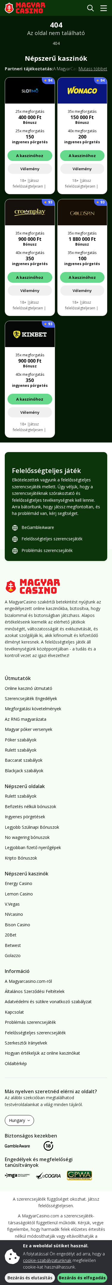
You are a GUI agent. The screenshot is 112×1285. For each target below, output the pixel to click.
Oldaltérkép (16, 1063)
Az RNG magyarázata (25, 719)
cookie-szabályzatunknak (47, 1260)
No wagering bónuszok (27, 837)
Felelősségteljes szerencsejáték (52, 539)
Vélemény (29, 168)
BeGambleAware (38, 527)
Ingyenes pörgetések (25, 816)
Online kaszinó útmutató (28, 688)
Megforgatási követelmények (33, 708)
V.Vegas (12, 904)
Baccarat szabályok (23, 760)
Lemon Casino (19, 894)
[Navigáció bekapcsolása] (103, 8)
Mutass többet (93, 69)
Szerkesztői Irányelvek (26, 1043)
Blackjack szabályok (24, 770)
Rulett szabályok (20, 750)
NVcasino (14, 914)
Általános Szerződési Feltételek (35, 991)
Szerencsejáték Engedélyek (31, 698)
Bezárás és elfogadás (82, 1278)
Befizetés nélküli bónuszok (30, 806)
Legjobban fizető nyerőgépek (33, 847)
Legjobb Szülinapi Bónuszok (32, 827)
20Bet (10, 935)
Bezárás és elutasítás (29, 1278)
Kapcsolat (14, 1012)
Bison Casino (17, 924)
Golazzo (13, 955)
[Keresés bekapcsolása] (90, 8)
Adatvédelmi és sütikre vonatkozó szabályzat (48, 1001)
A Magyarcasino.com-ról (28, 981)
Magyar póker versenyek (28, 729)
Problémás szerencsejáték (47, 550)
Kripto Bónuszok (21, 858)
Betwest (13, 945)
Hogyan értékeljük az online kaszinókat (42, 1053)
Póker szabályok (20, 740)
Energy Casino (18, 883)
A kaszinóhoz (29, 155)
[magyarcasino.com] (29, 7)
